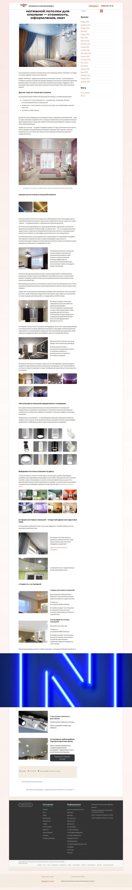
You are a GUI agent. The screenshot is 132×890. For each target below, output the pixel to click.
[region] (66, 680)
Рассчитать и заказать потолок (62, 758)
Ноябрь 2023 (85, 28)
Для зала (70, 815)
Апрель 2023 (85, 34)
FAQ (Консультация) (49, 838)
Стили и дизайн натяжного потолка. (50, 771)
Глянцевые (70, 847)
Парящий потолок (72, 838)
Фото (44, 812)
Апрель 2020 (85, 69)
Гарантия (45, 829)
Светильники (47, 818)
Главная (45, 809)
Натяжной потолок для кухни (31, 782)
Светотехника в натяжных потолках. (102, 815)
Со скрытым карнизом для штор (77, 844)
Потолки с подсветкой (74, 835)
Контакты (45, 835)
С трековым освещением (75, 832)
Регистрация (85, 93)
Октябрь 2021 (85, 50)
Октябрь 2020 (85, 60)
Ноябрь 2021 (85, 47)
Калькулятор (47, 821)
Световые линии (72, 841)
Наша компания (47, 832)
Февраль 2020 (85, 75)
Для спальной (71, 818)
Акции (44, 815)
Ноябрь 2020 (85, 56)
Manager (23, 771)
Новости (94, 807)
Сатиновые (70, 850)
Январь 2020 (85, 78)
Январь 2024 (85, 22)
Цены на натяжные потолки (75, 809)
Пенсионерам (47, 827)
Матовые (70, 852)
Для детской (71, 821)
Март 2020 (84, 72)
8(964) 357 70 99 (25, 805)
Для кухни (70, 812)
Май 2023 (84, 31)
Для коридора (71, 827)
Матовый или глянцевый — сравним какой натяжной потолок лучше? (50, 790)
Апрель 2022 (85, 41)
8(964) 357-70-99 (107, 6)
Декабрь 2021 (85, 44)
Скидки (45, 824)
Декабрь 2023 (85, 25)
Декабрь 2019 (85, 82)
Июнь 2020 (84, 66)
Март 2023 (84, 38)
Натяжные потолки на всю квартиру (102, 804)
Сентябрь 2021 (86, 53)
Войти (83, 96)
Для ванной (70, 824)
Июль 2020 (84, 63)
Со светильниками (72, 829)
